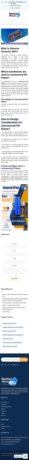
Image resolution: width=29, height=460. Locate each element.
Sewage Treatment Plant (9, 323)
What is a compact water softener (11, 305)
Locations (3, 415)
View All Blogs (6, 311)
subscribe (24, 359)
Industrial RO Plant (8, 338)
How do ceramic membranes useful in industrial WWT (15, 295)
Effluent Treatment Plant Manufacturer (13, 335)
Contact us (3, 411)
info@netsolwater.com (9, 444)
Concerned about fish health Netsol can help (14, 302)
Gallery (2, 428)
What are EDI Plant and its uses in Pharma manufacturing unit (13, 308)
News (2, 424)
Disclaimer (3, 404)
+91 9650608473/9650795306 (12, 441)
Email (14, 258)
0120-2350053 (11, 2)
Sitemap (3, 408)
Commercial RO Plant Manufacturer (12, 342)
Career (2, 413)
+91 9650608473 (19, 2)
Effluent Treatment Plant (9, 331)
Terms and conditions (6, 406)
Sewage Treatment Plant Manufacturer (13, 327)
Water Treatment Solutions (10, 346)
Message (14, 265)
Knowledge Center (5, 426)
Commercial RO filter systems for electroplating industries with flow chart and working (15, 299)
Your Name (14, 243)
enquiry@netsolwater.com (15, 5)
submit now (14, 278)
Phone (14, 251)
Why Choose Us (5, 402)
